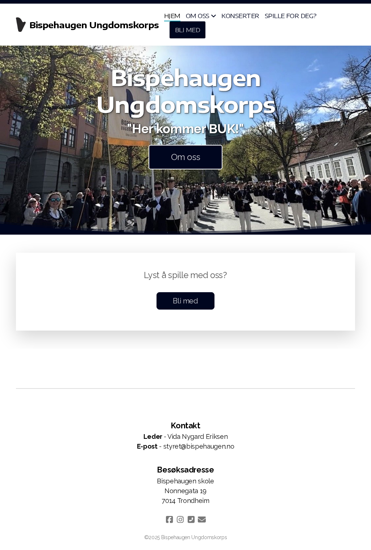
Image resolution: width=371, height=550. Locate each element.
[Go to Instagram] (180, 519)
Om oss (185, 157)
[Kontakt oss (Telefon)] (191, 519)
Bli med (185, 301)
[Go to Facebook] (169, 519)
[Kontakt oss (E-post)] (201, 519)
